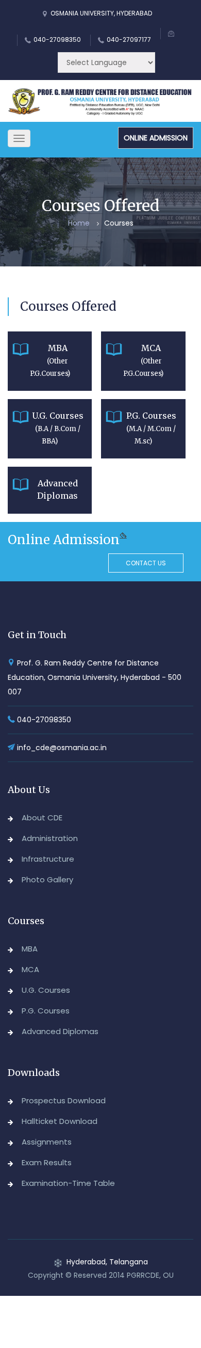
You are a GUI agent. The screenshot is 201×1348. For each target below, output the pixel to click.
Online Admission (156, 138)
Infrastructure (48, 858)
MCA (30, 969)
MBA (30, 948)
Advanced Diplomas (60, 1031)
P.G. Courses (46, 1010)
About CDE (42, 817)
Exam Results (47, 1162)
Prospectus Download (64, 1100)
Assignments (47, 1141)
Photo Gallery (47, 879)
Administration (50, 838)
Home (79, 223)
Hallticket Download (59, 1121)
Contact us (146, 563)
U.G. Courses (46, 990)
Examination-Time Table (68, 1183)
